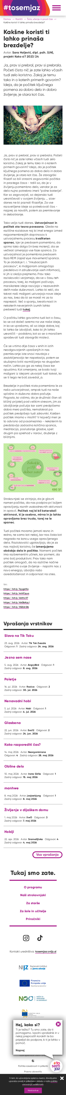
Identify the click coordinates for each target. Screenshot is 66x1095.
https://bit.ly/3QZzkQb (16, 606)
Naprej (20, 1050)
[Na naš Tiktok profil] (40, 938)
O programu (33, 887)
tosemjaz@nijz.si (45, 951)
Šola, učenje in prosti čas (40, 19)
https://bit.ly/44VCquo (16, 593)
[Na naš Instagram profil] (26, 938)
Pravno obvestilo (33, 1071)
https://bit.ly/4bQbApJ (16, 602)
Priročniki (33, 919)
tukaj (26, 309)
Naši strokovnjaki (33, 895)
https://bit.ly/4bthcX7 (16, 597)
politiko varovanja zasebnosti (39, 1083)
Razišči (19, 19)
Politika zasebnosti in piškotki (33, 1066)
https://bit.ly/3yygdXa (16, 588)
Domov (7, 19)
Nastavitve (33, 1090)
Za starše (33, 903)
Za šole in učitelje (33, 911)
